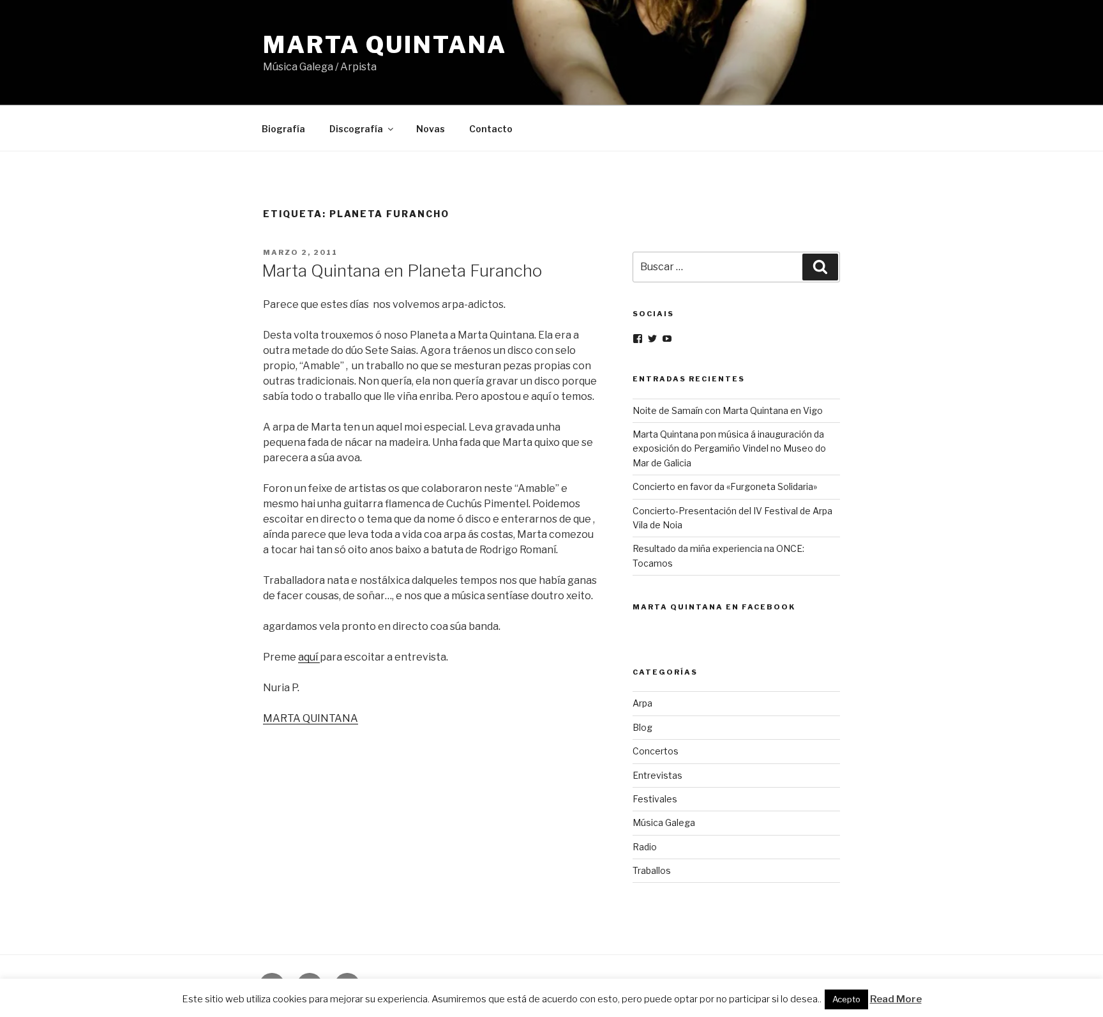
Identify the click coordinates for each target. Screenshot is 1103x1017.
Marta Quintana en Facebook (714, 606)
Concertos (656, 751)
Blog (642, 727)
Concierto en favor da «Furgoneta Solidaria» (725, 486)
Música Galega (664, 822)
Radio (645, 846)
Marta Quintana (385, 45)
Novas (430, 128)
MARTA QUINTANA (310, 718)
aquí (309, 657)
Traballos (652, 870)
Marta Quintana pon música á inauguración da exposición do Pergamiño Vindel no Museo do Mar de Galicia (729, 448)
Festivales (655, 798)
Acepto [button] (846, 999)
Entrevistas (657, 775)
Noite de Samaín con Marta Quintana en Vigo (728, 410)
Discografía (356, 128)
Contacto (491, 128)
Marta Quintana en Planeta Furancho (402, 270)
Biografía (283, 128)
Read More (896, 999)
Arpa (642, 703)
